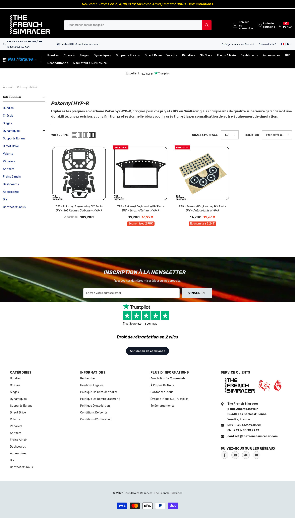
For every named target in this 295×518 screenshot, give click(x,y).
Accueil (7, 87)
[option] (147, 4)
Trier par (251, 135)
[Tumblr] (246, 455)
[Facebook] (224, 455)
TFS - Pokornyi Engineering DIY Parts (79, 206)
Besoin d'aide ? (267, 44)
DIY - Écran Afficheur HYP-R (140, 210)
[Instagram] (235, 455)
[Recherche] (138, 25)
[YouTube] (256, 455)
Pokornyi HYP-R (27, 87)
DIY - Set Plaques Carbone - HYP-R (79, 210)
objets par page (205, 135)
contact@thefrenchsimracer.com (80, 44)
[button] (24, 130)
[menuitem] (24, 108)
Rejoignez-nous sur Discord (238, 44)
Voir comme (60, 135)
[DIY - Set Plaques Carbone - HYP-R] (79, 173)
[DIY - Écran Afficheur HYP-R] (141, 173)
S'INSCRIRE (197, 293)
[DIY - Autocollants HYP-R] (202, 173)
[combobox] (133, 25)
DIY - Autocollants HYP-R (202, 210)
